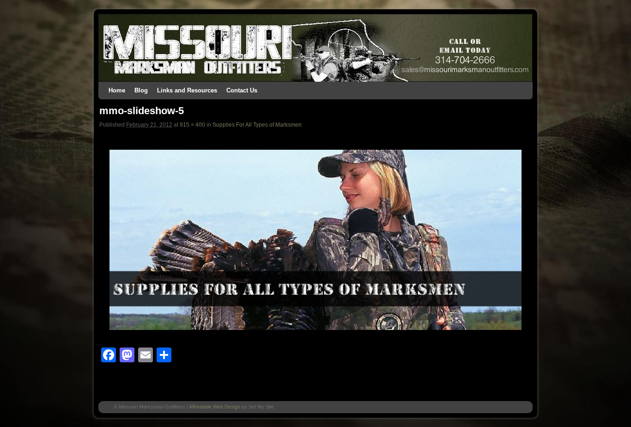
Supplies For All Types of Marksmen (257, 125)
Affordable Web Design (214, 406)
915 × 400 (192, 125)
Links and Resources (187, 90)
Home (117, 90)
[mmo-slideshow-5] (315, 240)
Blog (141, 90)
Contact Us (241, 90)
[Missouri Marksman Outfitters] (315, 48)
